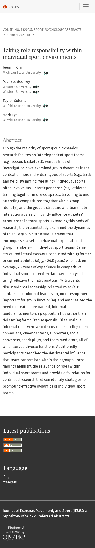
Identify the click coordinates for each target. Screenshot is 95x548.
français (10, 482)
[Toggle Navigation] (85, 6)
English (9, 477)
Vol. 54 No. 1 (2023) (17, 30)
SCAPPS (31, 516)
